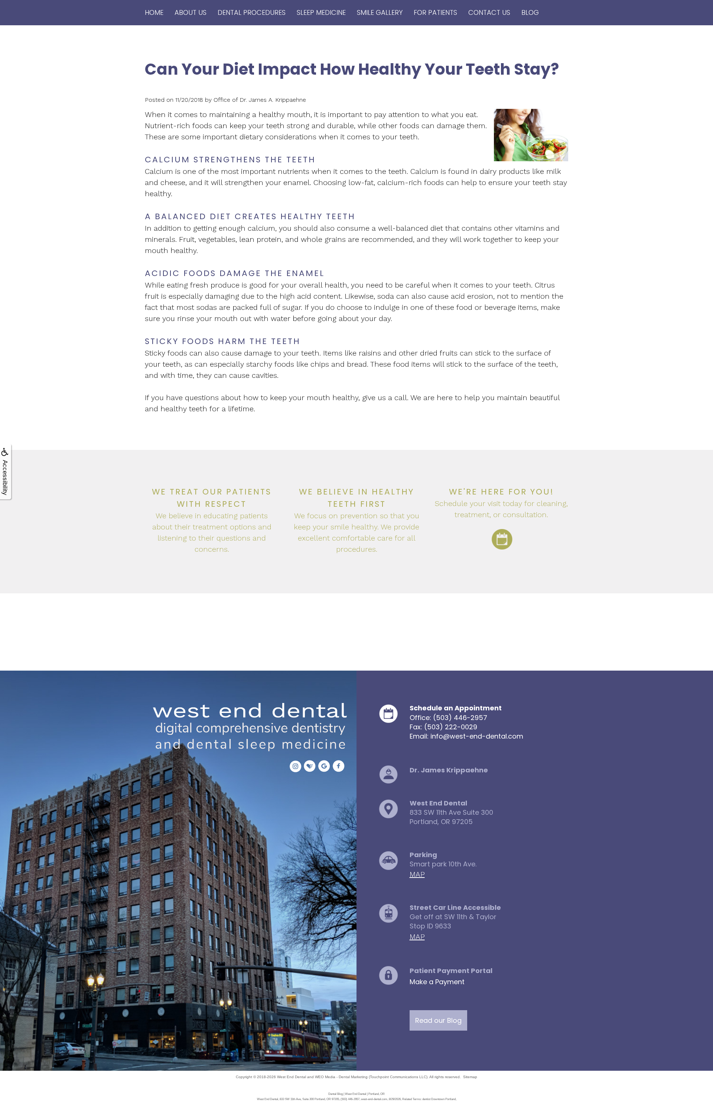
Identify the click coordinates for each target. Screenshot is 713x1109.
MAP (417, 874)
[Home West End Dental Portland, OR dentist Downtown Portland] (248, 728)
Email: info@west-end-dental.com (466, 736)
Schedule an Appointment (456, 708)
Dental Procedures (252, 12)
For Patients (435, 12)
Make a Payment (437, 981)
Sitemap (470, 1077)
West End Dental (291, 1077)
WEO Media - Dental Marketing (341, 1077)
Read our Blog (438, 1020)
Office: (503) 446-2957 (448, 717)
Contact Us (489, 12)
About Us (190, 12)
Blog (530, 12)
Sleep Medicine (321, 12)
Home (154, 12)
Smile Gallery (380, 12)
